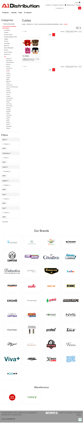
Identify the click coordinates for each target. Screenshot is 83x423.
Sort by (62, 31)
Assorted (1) (7, 171)
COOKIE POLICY (17, 415)
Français (78, 5)
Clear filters (5, 222)
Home (76, 2)
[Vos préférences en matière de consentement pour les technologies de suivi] (80, 419)
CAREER (78, 415)
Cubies (65, 24)
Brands (14, 12)
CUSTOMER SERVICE (7, 413)
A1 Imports (28, 12)
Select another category (9, 24)
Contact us (49, 5)
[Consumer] (77, 28)
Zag (61, 24)
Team (20, 12)
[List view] (80, 28)
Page (50, 34)
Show (76, 31)
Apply (4, 148)
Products (5, 12)
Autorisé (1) (7, 144)
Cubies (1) (6, 199)
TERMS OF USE (22, 413)
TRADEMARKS (32, 413)
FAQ (15, 413)
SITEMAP (78, 413)
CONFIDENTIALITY (6, 415)
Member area (70, 5)
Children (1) (7, 185)
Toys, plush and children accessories (46, 24)
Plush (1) (6, 158)
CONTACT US (70, 413)
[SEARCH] (79, 8)
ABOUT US (63, 413)
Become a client (58, 5)
